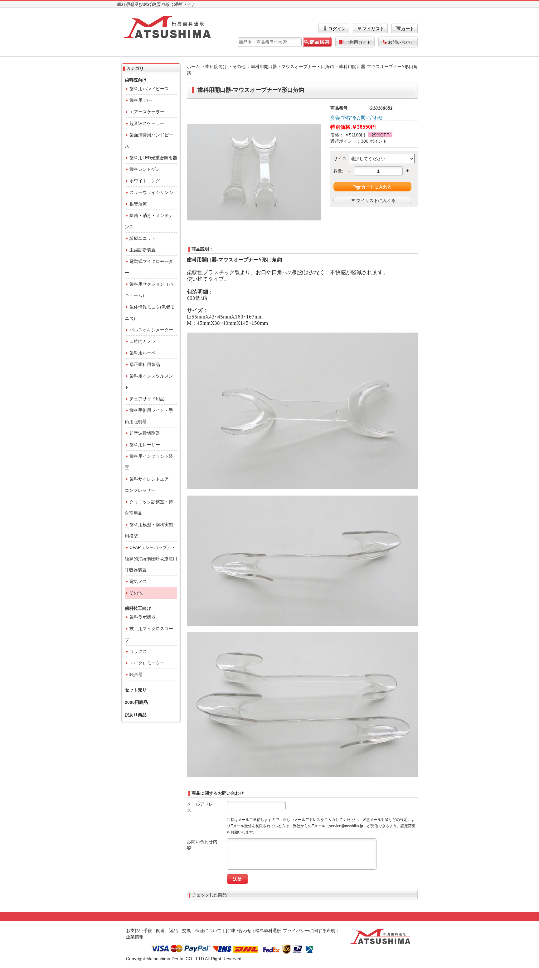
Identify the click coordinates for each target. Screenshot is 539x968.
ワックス (138, 651)
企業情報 (134, 936)
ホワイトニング (144, 180)
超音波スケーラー (146, 123)
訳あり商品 (136, 714)
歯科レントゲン (144, 169)
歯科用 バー (141, 100)
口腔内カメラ (142, 341)
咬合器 (136, 674)
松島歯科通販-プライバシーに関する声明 (295, 930)
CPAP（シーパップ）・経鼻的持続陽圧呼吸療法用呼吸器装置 (151, 558)
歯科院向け (216, 66)
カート (407, 28)
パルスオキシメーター (151, 329)
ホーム (193, 66)
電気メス (138, 581)
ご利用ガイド (358, 42)
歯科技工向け (138, 608)
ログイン (337, 28)
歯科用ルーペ (142, 352)
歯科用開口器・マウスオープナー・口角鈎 (292, 66)
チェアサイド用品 (146, 398)
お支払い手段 (139, 930)
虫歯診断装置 (142, 249)
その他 (238, 66)
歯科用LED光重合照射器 (153, 157)
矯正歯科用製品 (144, 364)
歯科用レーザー (144, 444)
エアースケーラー (146, 111)
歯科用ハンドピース (149, 88)
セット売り (136, 689)
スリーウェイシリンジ (151, 192)
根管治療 (138, 203)
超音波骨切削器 (144, 433)
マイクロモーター (146, 662)
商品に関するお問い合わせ (356, 117)
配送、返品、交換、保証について (188, 930)
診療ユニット (142, 238)
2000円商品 (136, 702)
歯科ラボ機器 (142, 617)
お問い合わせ (401, 42)
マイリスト (373, 28)
